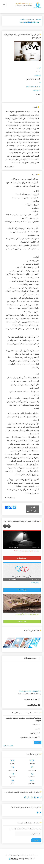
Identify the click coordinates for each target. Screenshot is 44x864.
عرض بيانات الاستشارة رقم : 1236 (29, 22)
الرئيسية (38, 19)
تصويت (37, 742)
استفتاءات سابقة (8, 745)
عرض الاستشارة (21, 558)
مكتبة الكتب (32, 705)
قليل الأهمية (34, 733)
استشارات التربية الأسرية (27, 19)
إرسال (36, 840)
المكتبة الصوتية (30, 699)
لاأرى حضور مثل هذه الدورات (29, 737)
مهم (36, 729)
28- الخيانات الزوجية (24, 691)
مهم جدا (35, 724)
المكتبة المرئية (30, 658)
